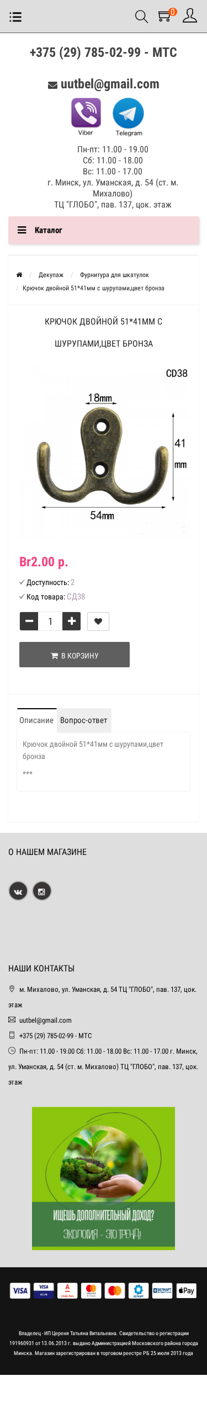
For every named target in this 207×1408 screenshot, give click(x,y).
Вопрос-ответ (83, 720)
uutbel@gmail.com (110, 84)
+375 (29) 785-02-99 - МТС (103, 52)
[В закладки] (98, 621)
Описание (36, 720)
